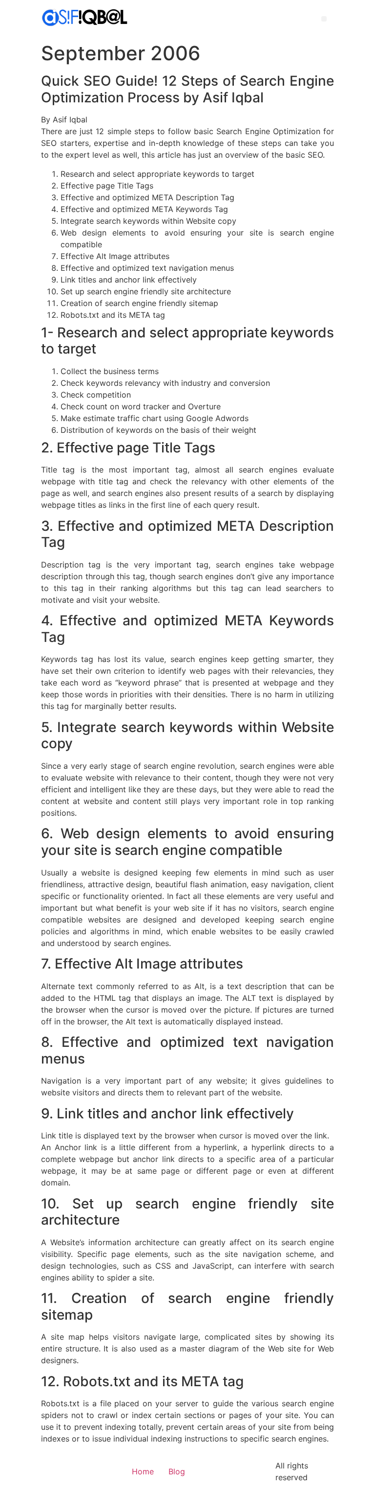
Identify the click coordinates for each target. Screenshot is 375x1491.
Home (143, 1471)
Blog (176, 1471)
